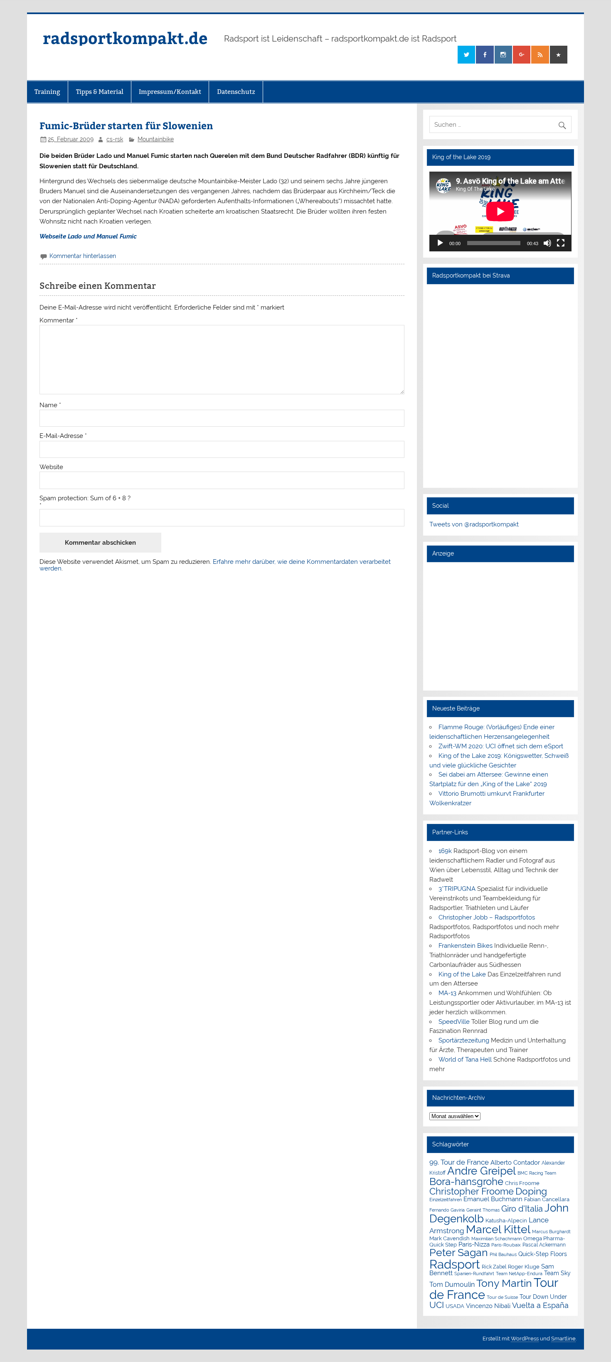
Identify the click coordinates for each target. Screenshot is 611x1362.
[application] (500, 211)
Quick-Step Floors (542, 1254)
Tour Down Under (543, 1296)
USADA (455, 1306)
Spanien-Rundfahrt (474, 1273)
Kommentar (58, 320)
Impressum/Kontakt (170, 92)
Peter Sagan (458, 1252)
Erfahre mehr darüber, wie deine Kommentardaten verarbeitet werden (215, 565)
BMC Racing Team (536, 1173)
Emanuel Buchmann (492, 1199)
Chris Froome (522, 1183)
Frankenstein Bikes (466, 945)
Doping (531, 1191)
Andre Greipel (481, 1171)
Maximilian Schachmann (496, 1239)
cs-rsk (114, 139)
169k (445, 851)
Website (51, 467)
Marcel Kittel (498, 1229)
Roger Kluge (524, 1267)
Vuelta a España (540, 1305)
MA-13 (447, 993)
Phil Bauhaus (503, 1254)
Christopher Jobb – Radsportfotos (487, 917)
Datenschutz (236, 92)
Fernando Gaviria (447, 1210)
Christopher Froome (471, 1191)
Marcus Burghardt (551, 1231)
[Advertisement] (500, 626)
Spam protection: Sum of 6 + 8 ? (85, 498)
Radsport (454, 1264)
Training (47, 92)
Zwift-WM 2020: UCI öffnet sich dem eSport (501, 746)
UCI (436, 1305)
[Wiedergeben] (440, 243)
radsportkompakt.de (125, 37)
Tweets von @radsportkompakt (474, 524)
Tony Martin (504, 1283)
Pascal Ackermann (544, 1245)
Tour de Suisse (502, 1297)
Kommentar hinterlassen (82, 256)
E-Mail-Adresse (63, 436)
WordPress (525, 1338)
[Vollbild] (561, 243)
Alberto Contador (515, 1162)
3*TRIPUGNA (457, 888)
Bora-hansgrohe (466, 1181)
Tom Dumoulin (452, 1284)
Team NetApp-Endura (519, 1273)
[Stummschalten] (547, 243)
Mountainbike (156, 139)
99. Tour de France (459, 1162)
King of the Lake (462, 974)
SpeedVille (454, 1021)
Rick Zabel (494, 1267)
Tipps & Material (99, 92)
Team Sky (557, 1273)
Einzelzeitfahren (445, 1199)
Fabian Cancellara (546, 1199)
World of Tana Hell (465, 1059)
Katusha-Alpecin (506, 1220)
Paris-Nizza (474, 1244)
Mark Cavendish (449, 1238)
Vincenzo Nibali (488, 1306)
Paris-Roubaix (506, 1245)
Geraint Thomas (483, 1210)
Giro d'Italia (522, 1209)
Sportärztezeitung (464, 1040)
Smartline (563, 1338)
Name (50, 405)
